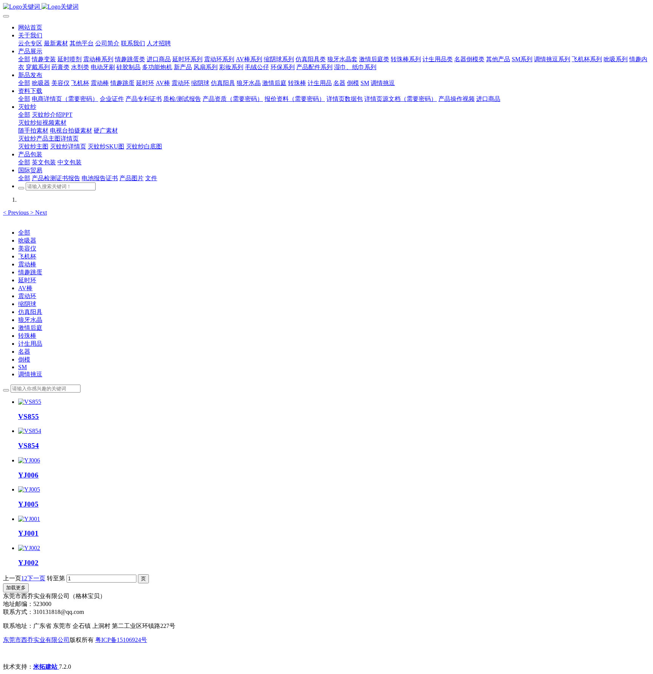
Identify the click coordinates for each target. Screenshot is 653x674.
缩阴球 (27, 304)
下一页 (36, 578)
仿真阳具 (30, 312)
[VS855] (29, 402)
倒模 (24, 359)
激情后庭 (30, 328)
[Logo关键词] (326, 7)
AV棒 (25, 288)
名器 (24, 351)
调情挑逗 (30, 374)
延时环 (27, 280)
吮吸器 (27, 240)
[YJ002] (29, 548)
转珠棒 (27, 335)
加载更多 (16, 588)
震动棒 (27, 264)
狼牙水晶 (30, 320)
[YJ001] (29, 519)
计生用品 (30, 343)
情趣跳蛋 (30, 272)
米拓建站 (46, 666)
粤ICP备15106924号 (121, 640)
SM (22, 367)
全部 (24, 59)
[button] (16, 212)
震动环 (27, 296)
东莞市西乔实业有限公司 (36, 640)
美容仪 (27, 248)
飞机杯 (27, 256)
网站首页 (30, 27)
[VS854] (29, 431)
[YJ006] (29, 460)
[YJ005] (29, 489)
